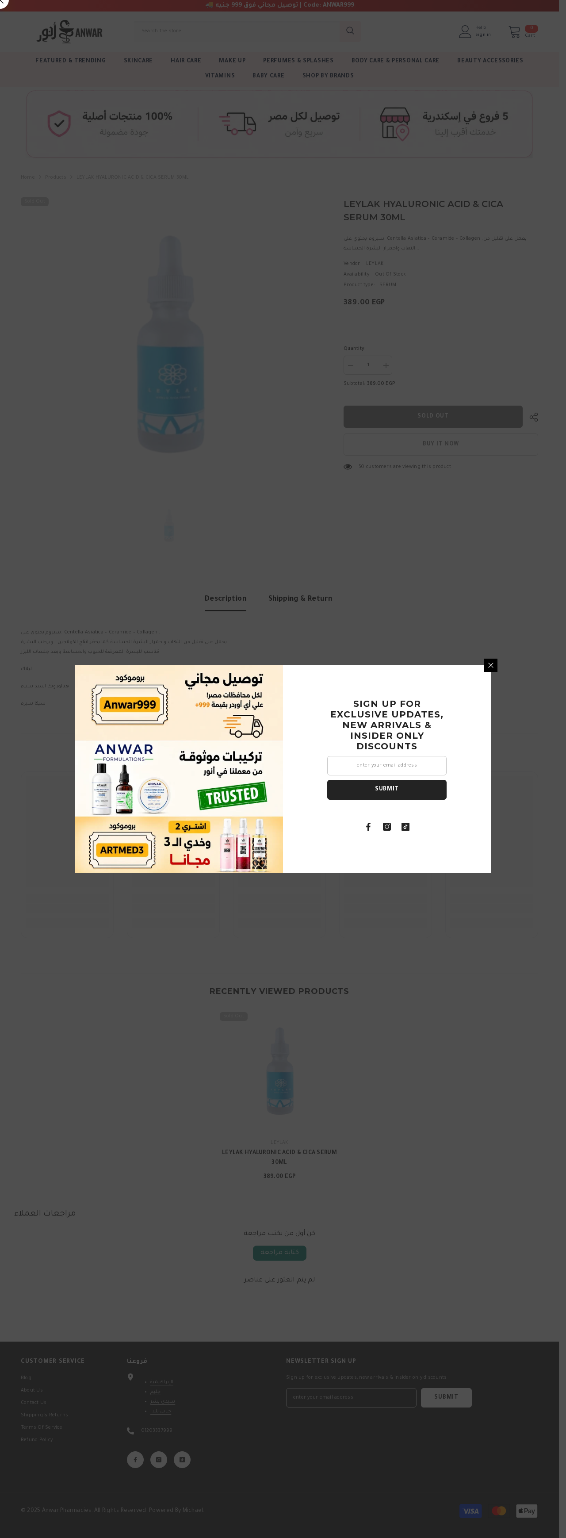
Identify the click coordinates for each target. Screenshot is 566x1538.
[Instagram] (387, 826)
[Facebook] (368, 826)
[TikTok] (405, 826)
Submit (387, 789)
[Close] (490, 665)
